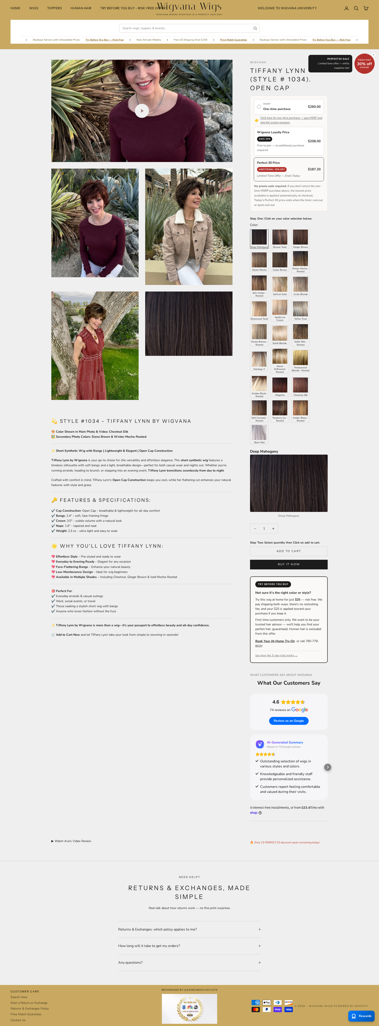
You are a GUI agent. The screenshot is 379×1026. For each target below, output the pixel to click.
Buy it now (289, 564)
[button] (250, 767)
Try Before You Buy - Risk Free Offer (133, 8)
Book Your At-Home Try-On (275, 641)
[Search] (255, 28)
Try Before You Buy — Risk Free (35, 39)
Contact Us (18, 1020)
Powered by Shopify (351, 1006)
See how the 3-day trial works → (276, 655)
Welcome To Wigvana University (287, 8)
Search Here (19, 997)
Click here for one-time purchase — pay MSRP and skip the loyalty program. (291, 120)
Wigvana (258, 62)
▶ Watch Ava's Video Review (71, 841)
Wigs (33, 8)
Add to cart (289, 551)
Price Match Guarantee (163, 39)
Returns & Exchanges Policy (30, 1008)
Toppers (54, 8)
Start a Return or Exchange (29, 1003)
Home (15, 8)
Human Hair (81, 8)
